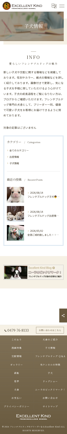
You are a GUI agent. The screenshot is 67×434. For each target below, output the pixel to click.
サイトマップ (50, 406)
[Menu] (62, 6)
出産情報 (14, 157)
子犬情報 (14, 163)
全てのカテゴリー (19, 150)
